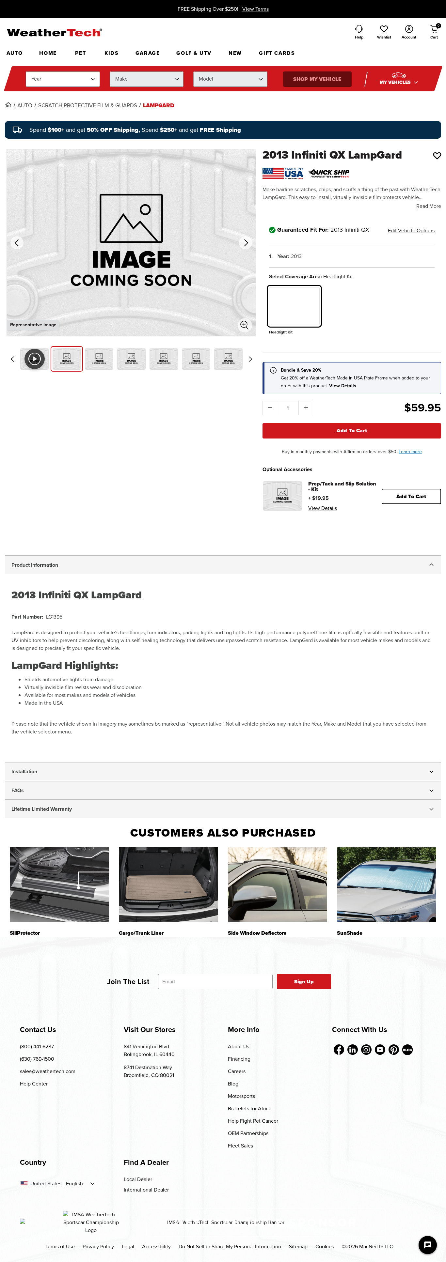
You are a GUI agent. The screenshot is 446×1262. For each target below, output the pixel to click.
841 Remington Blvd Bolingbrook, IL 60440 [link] (149, 1050)
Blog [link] (233, 1083)
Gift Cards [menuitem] (277, 53)
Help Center (34, 1083)
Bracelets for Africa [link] (249, 1108)
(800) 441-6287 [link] (37, 1046)
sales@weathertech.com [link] (47, 1071)
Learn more (410, 451)
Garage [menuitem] (147, 53)
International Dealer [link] (146, 1189)
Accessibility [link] (156, 1246)
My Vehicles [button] (395, 82)
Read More (428, 206)
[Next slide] (250, 359)
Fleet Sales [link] (240, 1145)
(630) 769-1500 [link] (37, 1059)
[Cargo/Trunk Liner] (168, 884)
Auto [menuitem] (15, 53)
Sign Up (304, 981)
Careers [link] (237, 1071)
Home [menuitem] (47, 53)
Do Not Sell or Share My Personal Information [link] (230, 1246)
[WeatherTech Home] (54, 32)
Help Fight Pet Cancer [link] (253, 1121)
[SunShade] (386, 884)
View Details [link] (322, 508)
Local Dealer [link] (138, 1179)
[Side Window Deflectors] (277, 884)
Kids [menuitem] (111, 53)
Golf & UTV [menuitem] (193, 53)
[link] (8, 105)
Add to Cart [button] (411, 496)
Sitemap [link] (298, 1246)
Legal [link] (128, 1246)
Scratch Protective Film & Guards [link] (87, 106)
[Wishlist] (437, 156)
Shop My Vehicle (317, 79)
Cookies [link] (324, 1246)
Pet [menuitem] (80, 53)
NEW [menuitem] (235, 53)
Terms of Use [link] (60, 1246)
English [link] (74, 1184)
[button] (384, 32)
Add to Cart (352, 430)
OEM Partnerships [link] (248, 1133)
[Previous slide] (12, 359)
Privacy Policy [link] (98, 1246)
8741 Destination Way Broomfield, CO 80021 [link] (149, 1071)
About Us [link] (238, 1046)
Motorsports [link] (241, 1096)
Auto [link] (24, 106)
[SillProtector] (59, 884)
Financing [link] (239, 1059)
